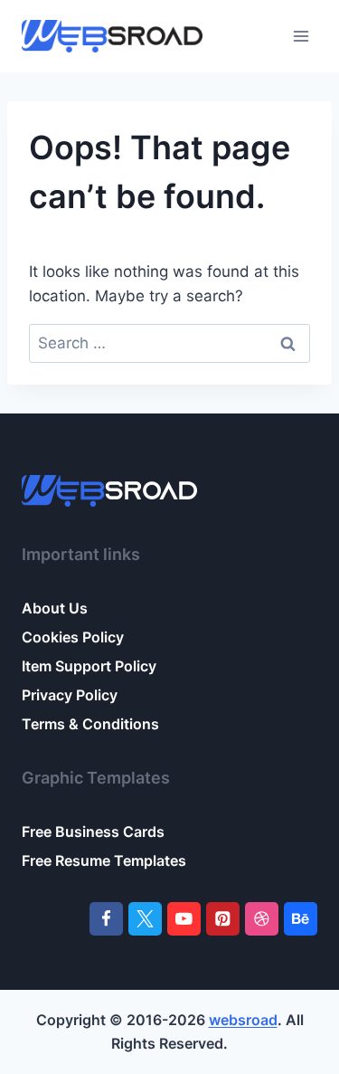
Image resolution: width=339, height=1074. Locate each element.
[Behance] (300, 919)
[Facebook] (106, 919)
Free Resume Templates (104, 860)
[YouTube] (184, 919)
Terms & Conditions (90, 724)
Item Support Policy (89, 666)
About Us (55, 608)
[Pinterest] (223, 919)
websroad (243, 1020)
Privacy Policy (70, 695)
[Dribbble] (261, 919)
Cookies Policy (73, 637)
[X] (145, 919)
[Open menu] (300, 36)
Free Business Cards (93, 831)
